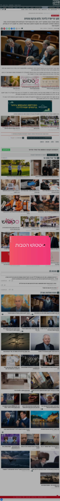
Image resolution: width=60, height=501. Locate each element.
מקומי (39, 9)
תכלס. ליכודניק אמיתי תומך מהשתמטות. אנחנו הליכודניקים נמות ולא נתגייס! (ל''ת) (37, 287)
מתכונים (4, 7)
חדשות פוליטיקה (54, 9)
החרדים (30, 9)
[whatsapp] (9, 29)
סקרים (26, 9)
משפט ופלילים (38, 7)
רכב (20, 7)
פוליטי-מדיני (45, 7)
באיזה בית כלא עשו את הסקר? (50, 291)
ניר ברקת (42, 142)
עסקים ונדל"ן (10, 7)
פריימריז (57, 142)
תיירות (16, 7)
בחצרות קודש (52, 7)
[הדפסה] (7, 29)
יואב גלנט (47, 142)
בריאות (27, 7)
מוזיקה (32, 7)
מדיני (49, 9)
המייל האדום (5, 5)
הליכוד (52, 142)
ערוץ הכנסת (35, 9)
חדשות (57, 7)
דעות (23, 7)
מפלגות (22, 9)
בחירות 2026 (44, 9)
